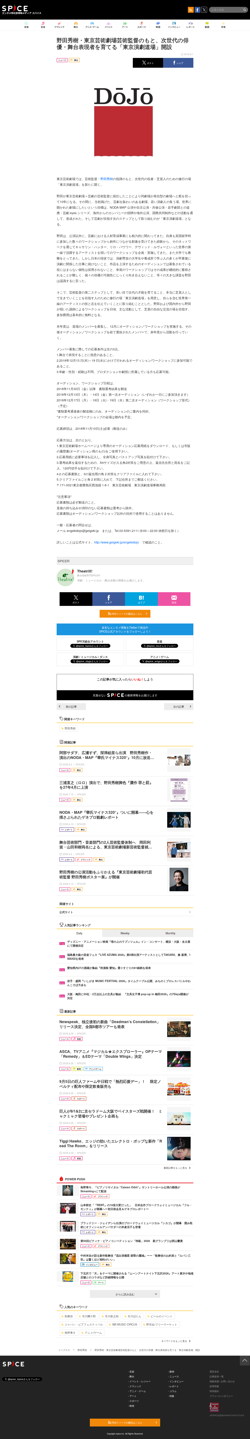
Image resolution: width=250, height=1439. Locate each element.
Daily (79, 933)
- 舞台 (131, 1376)
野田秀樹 (106, 179)
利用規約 (214, 1391)
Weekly (125, 933)
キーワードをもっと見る (174, 1341)
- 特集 (171, 1396)
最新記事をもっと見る (175, 1167)
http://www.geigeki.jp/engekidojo (116, 542)
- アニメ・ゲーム (137, 1391)
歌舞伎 (69, 1316)
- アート (132, 1396)
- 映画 (131, 1405)
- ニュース (173, 1376)
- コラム (172, 1391)
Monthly (170, 933)
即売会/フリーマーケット (161, 1324)
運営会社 (214, 1371)
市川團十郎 (89, 1316)
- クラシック (134, 1386)
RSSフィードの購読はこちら (126, 613)
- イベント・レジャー (139, 1381)
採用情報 (214, 1386)
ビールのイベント (161, 1316)
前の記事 (71, 706)
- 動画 (171, 1371)
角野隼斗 (70, 1332)
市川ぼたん (134, 1316)
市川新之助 (112, 1316)
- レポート (173, 1386)
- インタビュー (176, 1381)
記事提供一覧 (217, 1376)
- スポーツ (133, 1400)
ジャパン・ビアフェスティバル (84, 1324)
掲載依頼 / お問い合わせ (222, 1381)
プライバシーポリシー (221, 1396)
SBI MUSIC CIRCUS (124, 1324)
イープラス (64, 1350)
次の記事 (178, 706)
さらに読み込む (125, 1294)
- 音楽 (131, 1371)
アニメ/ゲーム (93, 1332)
